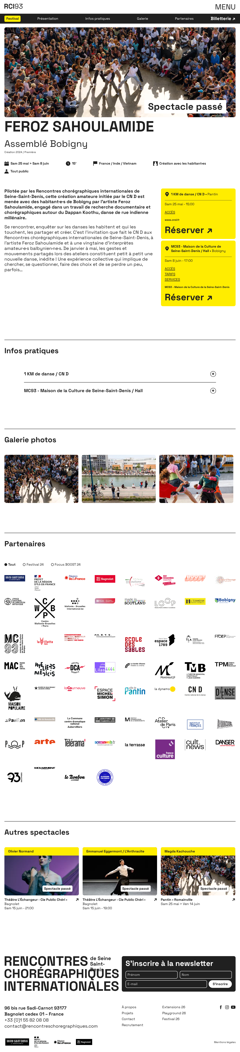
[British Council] (105, 600)
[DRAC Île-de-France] (45, 582)
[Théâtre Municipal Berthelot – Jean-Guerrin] (195, 670)
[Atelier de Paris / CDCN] (165, 723)
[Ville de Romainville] (45, 719)
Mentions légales (225, 1042)
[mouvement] (45, 768)
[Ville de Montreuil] (165, 670)
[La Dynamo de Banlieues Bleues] (165, 689)
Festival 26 (171, 1019)
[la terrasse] (135, 744)
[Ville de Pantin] (135, 690)
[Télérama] (75, 742)
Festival (12, 18)
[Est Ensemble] (165, 580)
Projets (127, 1013)
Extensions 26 (173, 1007)
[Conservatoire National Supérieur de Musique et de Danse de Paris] (75, 637)
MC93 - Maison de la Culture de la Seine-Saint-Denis (197, 287)
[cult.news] (195, 744)
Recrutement (132, 1025)
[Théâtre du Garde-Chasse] (135, 665)
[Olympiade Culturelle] (105, 777)
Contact (128, 1019)
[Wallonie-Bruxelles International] (75, 603)
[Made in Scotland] (135, 601)
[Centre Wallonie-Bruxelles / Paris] (45, 612)
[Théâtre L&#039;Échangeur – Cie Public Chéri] (195, 601)
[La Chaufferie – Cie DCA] (75, 667)
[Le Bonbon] (75, 777)
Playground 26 (174, 1013)
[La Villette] (45, 641)
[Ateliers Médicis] (45, 669)
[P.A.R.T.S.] (105, 635)
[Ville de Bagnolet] (105, 578)
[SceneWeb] (105, 742)
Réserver (184, 230)
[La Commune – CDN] (75, 723)
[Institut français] (195, 724)
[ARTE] (45, 741)
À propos (129, 1007)
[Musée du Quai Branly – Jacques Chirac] (45, 688)
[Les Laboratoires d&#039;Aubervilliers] (105, 720)
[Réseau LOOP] (165, 603)
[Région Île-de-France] (75, 577)
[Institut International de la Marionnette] (135, 719)
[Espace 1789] (165, 640)
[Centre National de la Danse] (195, 691)
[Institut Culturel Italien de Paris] (135, 581)
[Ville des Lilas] (105, 667)
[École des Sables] (135, 644)
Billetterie (221, 18)
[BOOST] (195, 578)
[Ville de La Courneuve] (75, 689)
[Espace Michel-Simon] (105, 694)
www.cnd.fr (172, 220)
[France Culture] (165, 749)
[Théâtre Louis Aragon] (195, 639)
